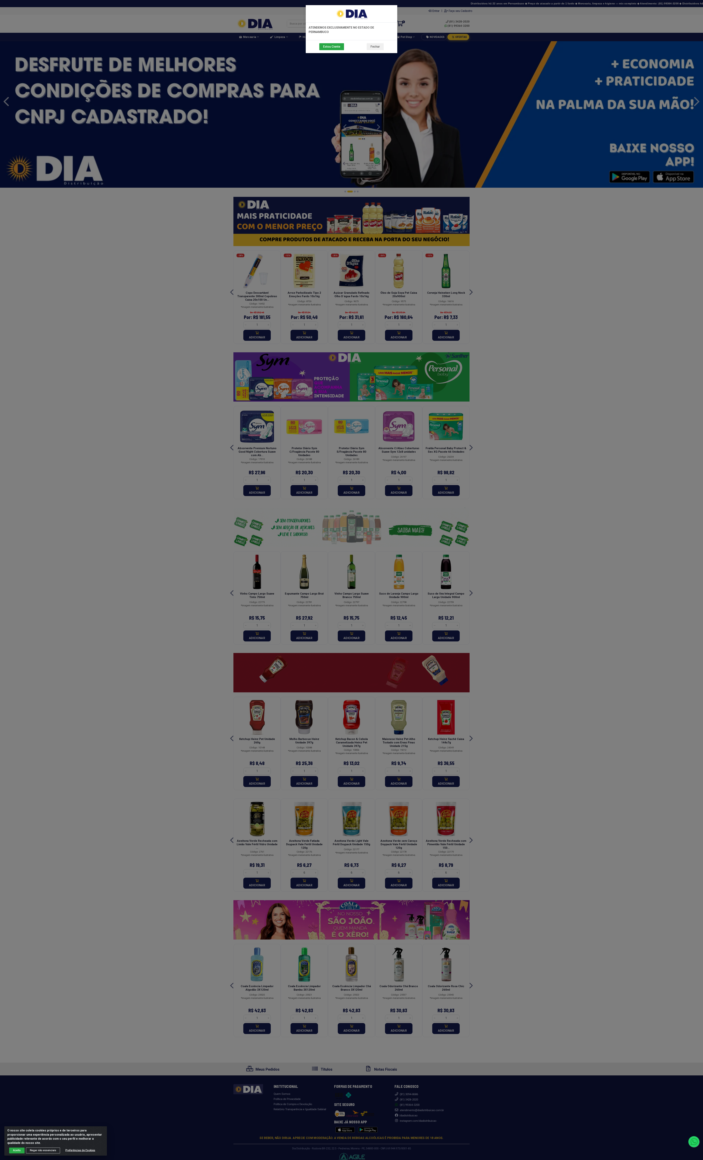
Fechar (375, 46)
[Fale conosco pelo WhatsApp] (693, 1141)
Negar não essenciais (43, 1150)
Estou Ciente (331, 46)
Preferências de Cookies (80, 1150)
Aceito (17, 1150)
